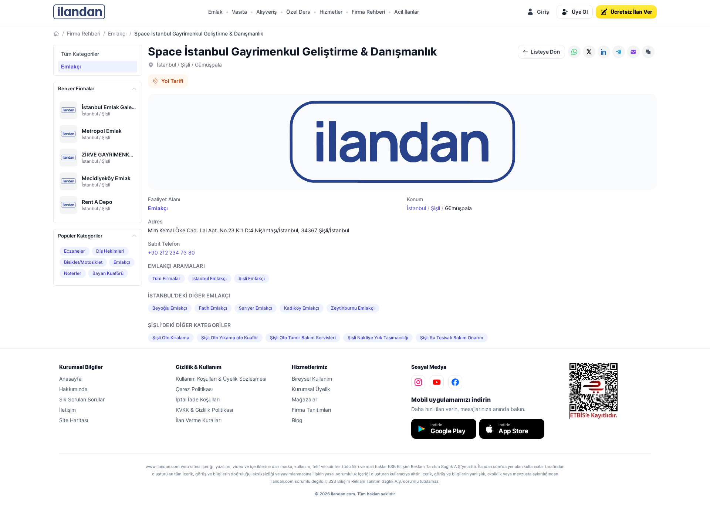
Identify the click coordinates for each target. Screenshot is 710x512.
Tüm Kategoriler (80, 54)
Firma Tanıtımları (311, 410)
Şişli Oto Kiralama (170, 337)
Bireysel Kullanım (312, 378)
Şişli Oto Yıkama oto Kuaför (229, 337)
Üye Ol (580, 12)
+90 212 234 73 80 (171, 252)
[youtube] (437, 382)
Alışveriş (266, 12)
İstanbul (416, 208)
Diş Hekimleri (110, 251)
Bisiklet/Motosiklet (83, 262)
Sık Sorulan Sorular (82, 399)
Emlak (215, 12)
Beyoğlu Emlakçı (169, 308)
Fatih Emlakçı (213, 308)
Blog (297, 420)
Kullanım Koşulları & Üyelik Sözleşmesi (221, 378)
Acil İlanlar (406, 12)
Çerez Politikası (194, 389)
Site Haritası (73, 420)
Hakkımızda (73, 389)
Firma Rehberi (368, 12)
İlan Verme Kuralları (199, 420)
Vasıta (239, 12)
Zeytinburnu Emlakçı (353, 308)
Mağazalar (304, 399)
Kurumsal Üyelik (311, 389)
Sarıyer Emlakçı (255, 308)
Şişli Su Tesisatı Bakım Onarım (451, 337)
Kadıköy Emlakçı (301, 308)
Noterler (72, 273)
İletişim (67, 410)
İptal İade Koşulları (198, 399)
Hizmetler (331, 12)
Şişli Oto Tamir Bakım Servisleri (303, 337)
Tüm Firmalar (166, 278)
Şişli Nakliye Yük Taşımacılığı (378, 337)
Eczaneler (74, 251)
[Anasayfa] (56, 34)
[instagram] (418, 382)
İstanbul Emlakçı (209, 278)
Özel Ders (298, 12)
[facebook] (455, 382)
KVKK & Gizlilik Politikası (204, 410)
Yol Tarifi (172, 81)
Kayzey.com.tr (582, 424)
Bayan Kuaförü (108, 273)
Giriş (543, 12)
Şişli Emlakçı (252, 278)
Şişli (435, 208)
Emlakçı (117, 33)
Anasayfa (70, 378)
